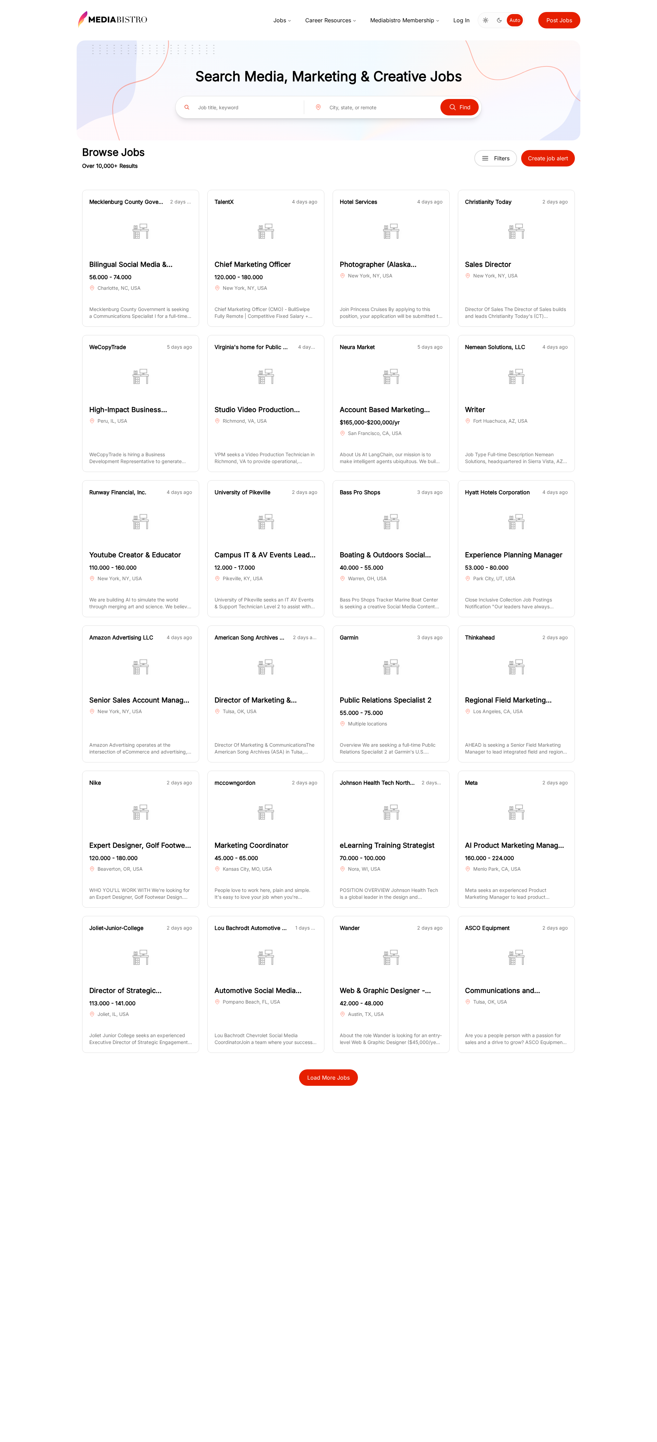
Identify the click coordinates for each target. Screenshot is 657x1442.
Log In (461, 20)
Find (465, 107)
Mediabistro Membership (402, 20)
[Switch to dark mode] (499, 20)
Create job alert (548, 158)
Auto (515, 20)
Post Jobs (559, 20)
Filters (502, 158)
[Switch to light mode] (485, 20)
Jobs (279, 20)
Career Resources (328, 20)
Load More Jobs (328, 1077)
